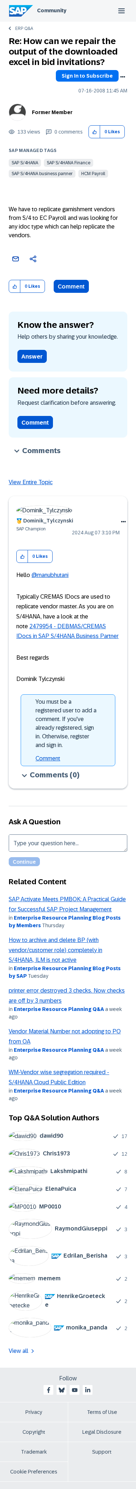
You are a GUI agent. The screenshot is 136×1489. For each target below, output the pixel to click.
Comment (71, 286)
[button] (94, 132)
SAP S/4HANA (25, 162)
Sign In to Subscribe (87, 76)
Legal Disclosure (101, 1432)
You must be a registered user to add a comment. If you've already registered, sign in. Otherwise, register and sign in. (66, 723)
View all (18, 1351)
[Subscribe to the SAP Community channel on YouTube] (75, 1390)
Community (51, 10)
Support (102, 1452)
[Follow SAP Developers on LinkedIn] (88, 1390)
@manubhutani (50, 575)
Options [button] (122, 77)
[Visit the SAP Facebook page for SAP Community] (48, 1390)
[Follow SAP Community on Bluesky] (62, 1390)
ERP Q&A (24, 28)
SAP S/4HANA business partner (42, 173)
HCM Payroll (93, 173)
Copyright (33, 1432)
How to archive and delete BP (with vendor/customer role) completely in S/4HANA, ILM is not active (55, 950)
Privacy (33, 1412)
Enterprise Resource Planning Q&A (59, 1009)
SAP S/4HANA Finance (68, 162)
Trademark (34, 1452)
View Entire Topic (31, 482)
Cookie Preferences (33, 1472)
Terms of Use (102, 1412)
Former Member (52, 112)
